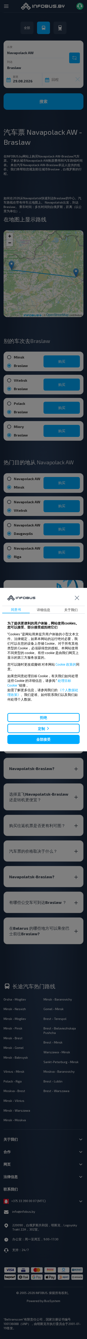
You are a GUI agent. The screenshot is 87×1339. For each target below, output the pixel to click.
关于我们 (71, 610)
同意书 (16, 609)
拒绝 (43, 717)
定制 (41, 728)
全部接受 (43, 739)
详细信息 (43, 610)
